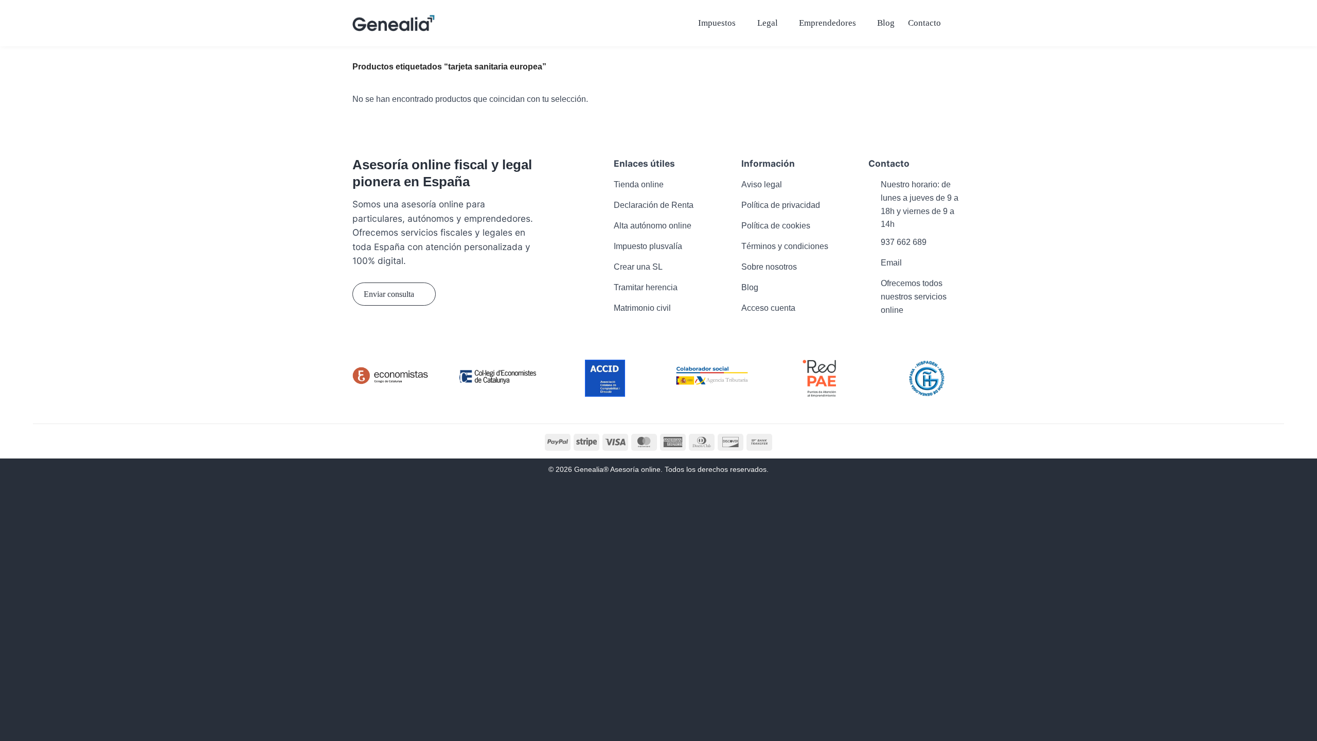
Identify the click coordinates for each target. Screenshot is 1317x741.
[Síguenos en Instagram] (381, 333)
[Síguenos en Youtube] (420, 333)
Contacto (924, 23)
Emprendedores (827, 23)
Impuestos (717, 23)
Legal (767, 23)
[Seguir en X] (400, 333)
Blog (886, 23)
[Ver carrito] (959, 23)
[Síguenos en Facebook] (361, 333)
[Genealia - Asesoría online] (393, 23)
